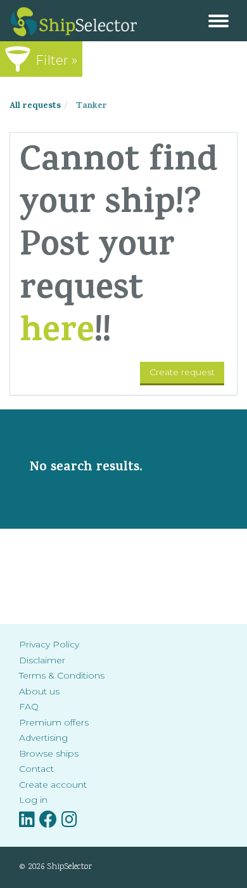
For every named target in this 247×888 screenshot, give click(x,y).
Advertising (43, 737)
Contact (36, 768)
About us (39, 691)
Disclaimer (42, 660)
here (57, 334)
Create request (182, 372)
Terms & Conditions (61, 675)
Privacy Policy (49, 644)
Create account (53, 784)
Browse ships (49, 753)
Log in (33, 799)
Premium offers (54, 722)
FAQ (29, 706)
